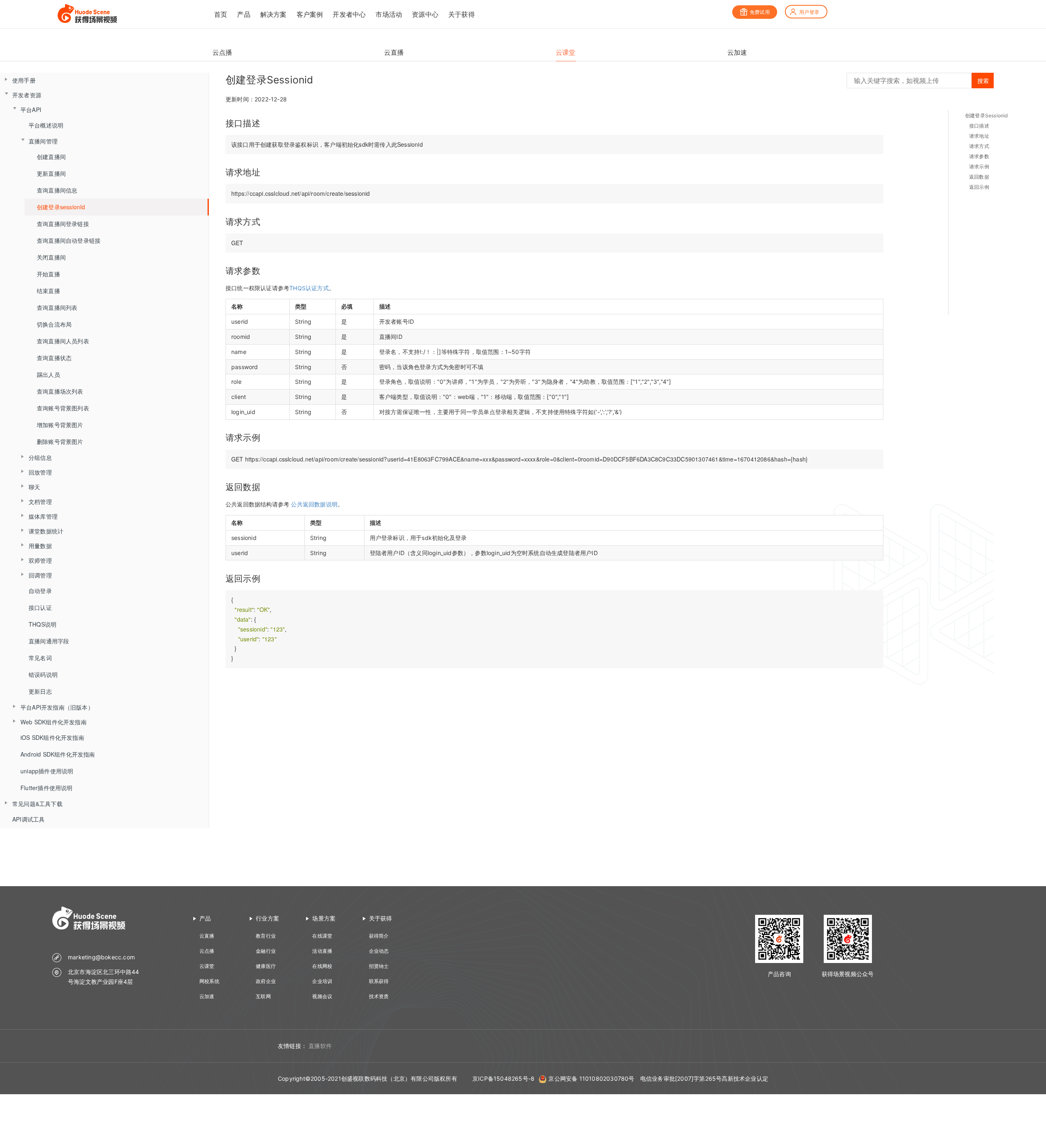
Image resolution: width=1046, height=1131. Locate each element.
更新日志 (40, 691)
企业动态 (379, 951)
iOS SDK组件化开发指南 (52, 737)
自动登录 (40, 591)
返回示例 (979, 187)
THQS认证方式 (309, 287)
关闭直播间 (51, 257)
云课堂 (207, 966)
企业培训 (322, 981)
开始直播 (48, 274)
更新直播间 (51, 173)
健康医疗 (266, 966)
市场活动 (388, 14)
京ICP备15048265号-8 (503, 1078)
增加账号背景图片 (60, 425)
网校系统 (209, 981)
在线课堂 (322, 936)
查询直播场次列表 (60, 391)
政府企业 (266, 981)
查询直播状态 (54, 358)
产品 (243, 14)
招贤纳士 (379, 966)
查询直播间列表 (57, 307)
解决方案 (273, 14)
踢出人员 (48, 374)
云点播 (207, 951)
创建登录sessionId (61, 207)
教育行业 (266, 936)
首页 (220, 14)
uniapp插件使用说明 (46, 771)
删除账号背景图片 (60, 441)
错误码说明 (43, 674)
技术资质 (379, 996)
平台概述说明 (46, 125)
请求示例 (979, 166)
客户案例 (310, 14)
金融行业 (266, 951)
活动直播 (322, 951)
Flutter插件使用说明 (46, 788)
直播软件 (320, 1045)
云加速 (207, 996)
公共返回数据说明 (314, 504)
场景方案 (323, 918)
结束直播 (48, 291)
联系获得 (379, 981)
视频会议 (322, 996)
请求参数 (979, 156)
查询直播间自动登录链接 (69, 240)
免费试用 (760, 12)
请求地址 (979, 136)
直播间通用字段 (49, 641)
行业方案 (267, 918)
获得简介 (379, 936)
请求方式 (979, 146)
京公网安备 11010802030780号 (591, 1078)
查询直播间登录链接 (63, 223)
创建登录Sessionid (986, 115)
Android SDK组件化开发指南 (57, 754)
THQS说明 (42, 624)
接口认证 (40, 607)
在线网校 (322, 966)
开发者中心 (349, 14)
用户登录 (809, 12)
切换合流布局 (54, 324)
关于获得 (461, 14)
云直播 (207, 936)
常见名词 (40, 658)
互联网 (263, 996)
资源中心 (425, 14)
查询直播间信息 (57, 190)
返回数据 (979, 177)
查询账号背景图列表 (63, 408)
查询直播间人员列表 (63, 341)
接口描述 (979, 126)
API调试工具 (28, 819)
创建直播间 (51, 156)
